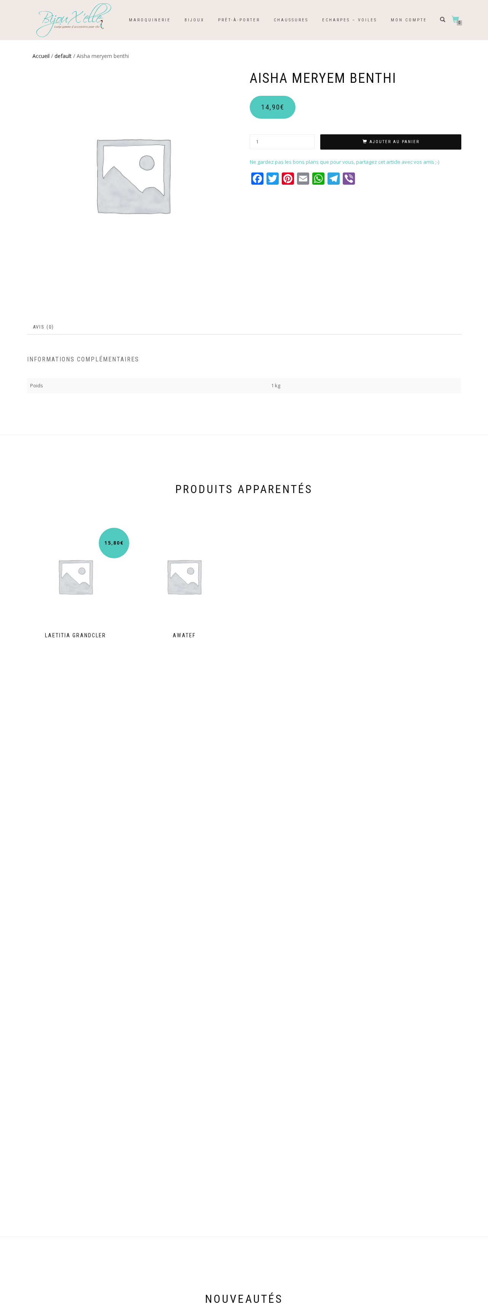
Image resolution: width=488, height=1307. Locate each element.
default (63, 56)
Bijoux (194, 20)
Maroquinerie (150, 20)
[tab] (44, 327)
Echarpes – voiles (349, 20)
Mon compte (409, 20)
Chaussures (291, 20)
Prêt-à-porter (239, 20)
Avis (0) (43, 327)
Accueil (41, 56)
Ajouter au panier (394, 141)
